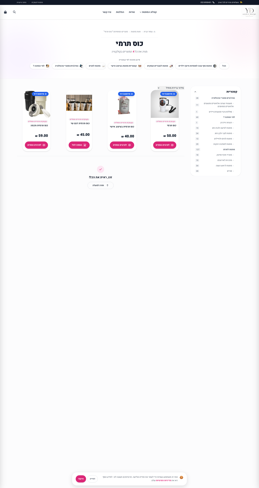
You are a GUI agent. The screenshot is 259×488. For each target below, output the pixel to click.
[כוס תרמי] (165, 104)
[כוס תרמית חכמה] (36, 104)
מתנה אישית (21, 2)
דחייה (92, 478)
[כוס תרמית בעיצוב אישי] (122, 104)
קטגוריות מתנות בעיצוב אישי (124, 65)
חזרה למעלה (98, 185)
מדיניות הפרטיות (163, 480)
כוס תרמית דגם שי (80, 123)
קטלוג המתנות (149, 12)
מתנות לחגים (94, 65)
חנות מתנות (136, 31)
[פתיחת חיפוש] (14, 12)
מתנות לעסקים (37, 2)
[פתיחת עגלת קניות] (5, 12)
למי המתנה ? (39, 65)
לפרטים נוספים (163, 145)
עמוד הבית (148, 31)
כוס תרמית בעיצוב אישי (122, 126)
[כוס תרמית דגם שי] (79, 103)
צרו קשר (107, 12)
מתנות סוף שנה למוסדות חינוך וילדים (195, 65)
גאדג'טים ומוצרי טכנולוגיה (66, 65)
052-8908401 (206, 2)
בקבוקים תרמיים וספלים (165, 121)
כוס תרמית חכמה (39, 125)
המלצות (120, 12)
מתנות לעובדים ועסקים (157, 65)
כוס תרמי (171, 125)
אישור (81, 478)
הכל (224, 65)
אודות (132, 12)
